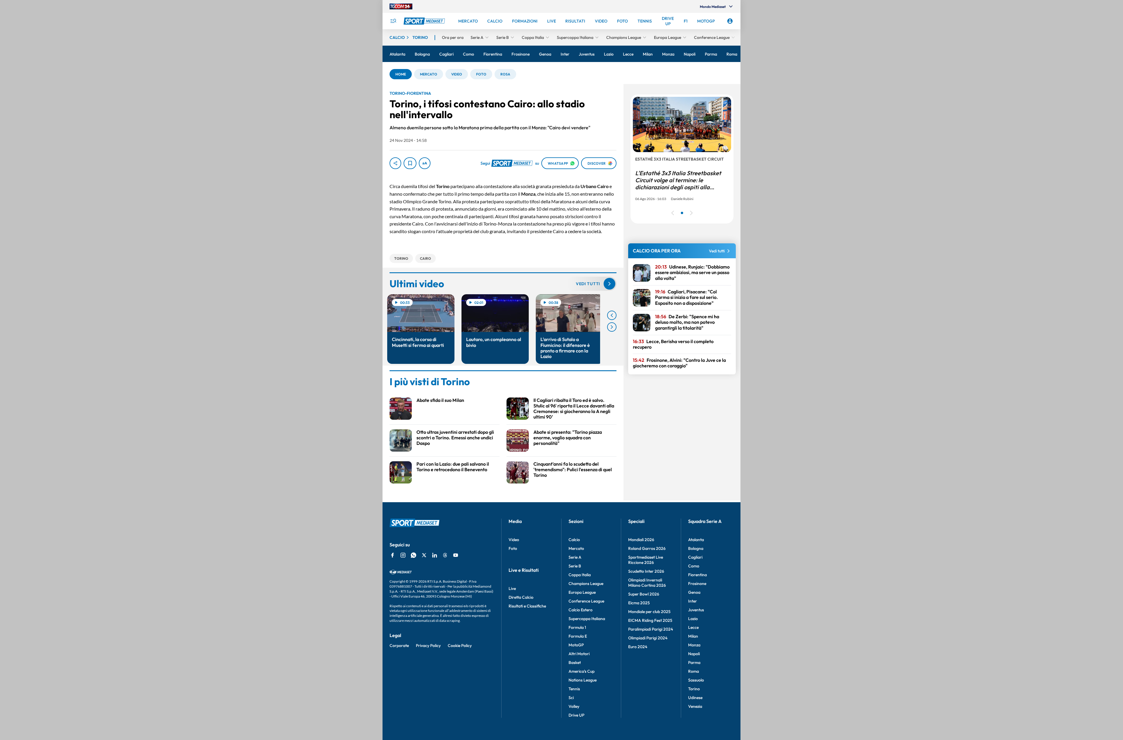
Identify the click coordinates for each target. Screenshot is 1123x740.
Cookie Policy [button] (460, 645)
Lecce (693, 627)
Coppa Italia (580, 574)
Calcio (574, 539)
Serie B (575, 566)
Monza (694, 645)
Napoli (694, 653)
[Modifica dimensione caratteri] (424, 163)
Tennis (574, 688)
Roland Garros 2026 (647, 548)
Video (514, 539)
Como (693, 566)
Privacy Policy (428, 645)
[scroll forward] (611, 327)
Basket (575, 662)
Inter (692, 601)
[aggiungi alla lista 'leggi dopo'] (410, 163)
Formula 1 (577, 627)
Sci (571, 697)
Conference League (586, 601)
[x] (424, 555)
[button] (401, 74)
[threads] (445, 555)
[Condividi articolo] (395, 163)
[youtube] (456, 555)
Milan (693, 636)
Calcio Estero (580, 609)
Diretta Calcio (521, 597)
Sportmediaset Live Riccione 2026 (645, 560)
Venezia (695, 706)
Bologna (695, 548)
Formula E (578, 636)
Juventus (696, 609)
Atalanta (696, 539)
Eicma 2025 (639, 602)
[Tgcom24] (401, 6)
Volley (574, 706)
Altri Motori (579, 653)
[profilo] (729, 21)
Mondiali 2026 (641, 539)
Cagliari (695, 557)
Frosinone (697, 583)
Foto (513, 548)
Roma (693, 671)
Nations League (583, 680)
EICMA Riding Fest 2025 (650, 620)
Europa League (582, 592)
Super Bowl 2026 (643, 594)
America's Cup (582, 671)
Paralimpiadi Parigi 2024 (650, 629)
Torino (694, 688)
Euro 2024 (637, 646)
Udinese (695, 697)
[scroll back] (611, 315)
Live (512, 588)
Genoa (694, 592)
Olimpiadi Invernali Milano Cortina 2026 (647, 582)
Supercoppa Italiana (587, 618)
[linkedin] (435, 555)
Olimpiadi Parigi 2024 (647, 638)
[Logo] (425, 21)
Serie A (575, 557)
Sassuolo (696, 680)
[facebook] (392, 555)
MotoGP (576, 645)
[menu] (393, 21)
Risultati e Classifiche (527, 606)
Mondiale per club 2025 (649, 611)
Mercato (576, 548)
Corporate (399, 645)
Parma (694, 662)
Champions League (586, 583)
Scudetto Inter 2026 (646, 571)
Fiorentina (697, 574)
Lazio (693, 618)
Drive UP (576, 715)
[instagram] (403, 555)
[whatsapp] (413, 555)
